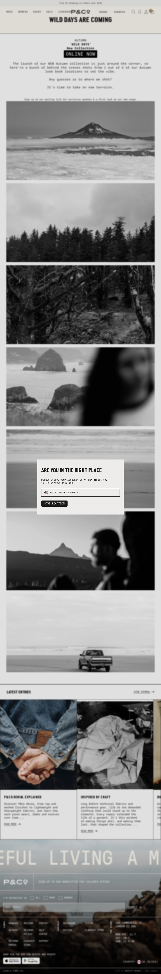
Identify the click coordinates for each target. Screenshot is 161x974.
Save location (54, 503)
